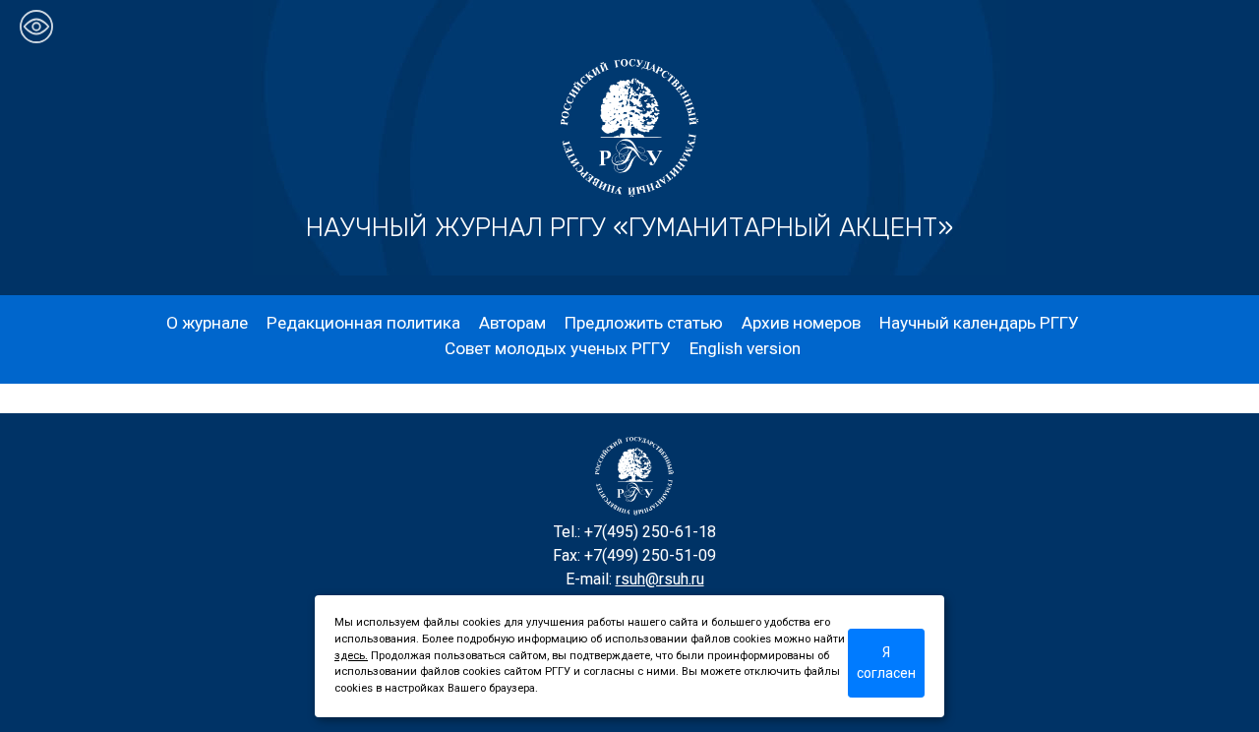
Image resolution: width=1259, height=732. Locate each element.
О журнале (207, 323)
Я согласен (886, 662)
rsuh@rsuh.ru (660, 579)
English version (745, 348)
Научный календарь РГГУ (979, 323)
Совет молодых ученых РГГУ (558, 348)
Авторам (512, 323)
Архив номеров (801, 323)
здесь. (351, 655)
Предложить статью (644, 323)
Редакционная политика (363, 323)
